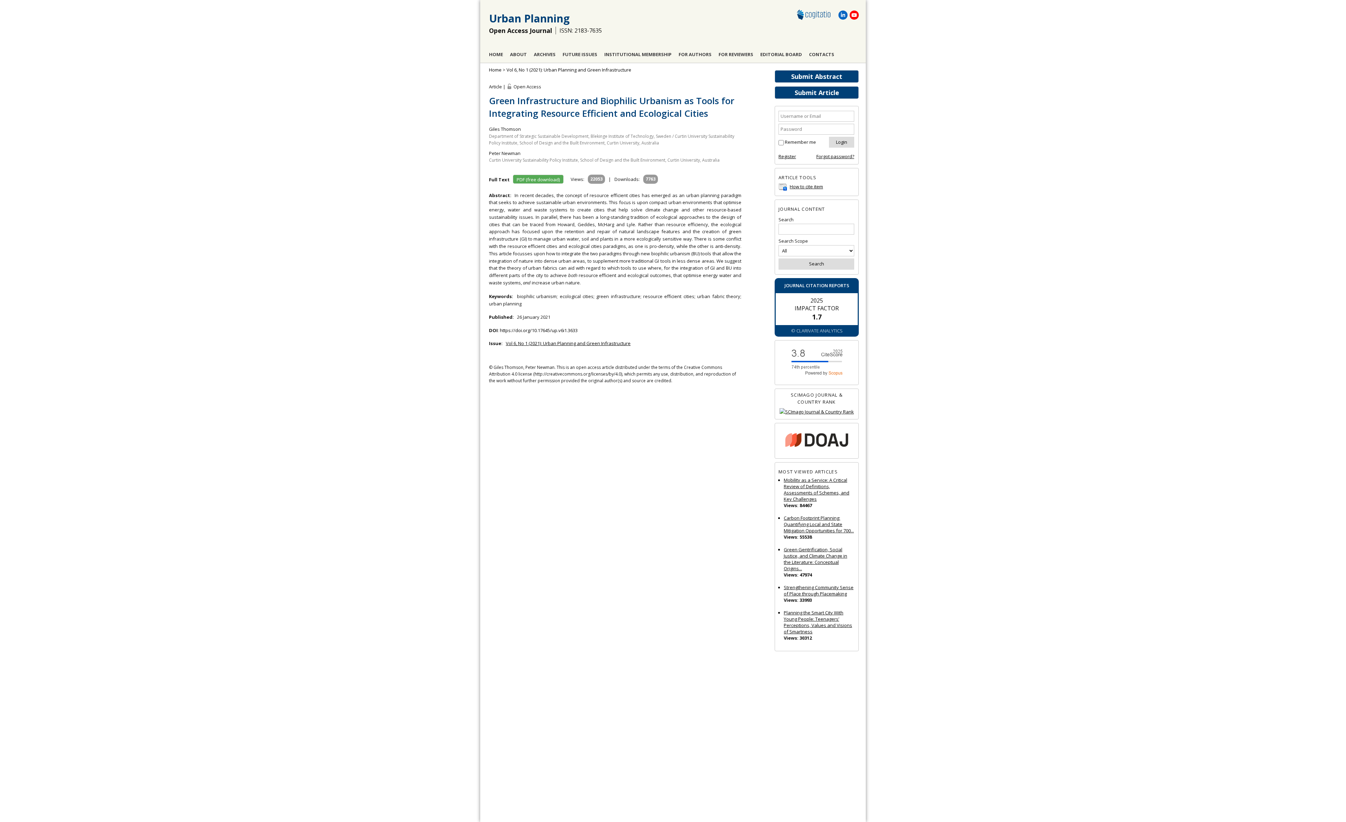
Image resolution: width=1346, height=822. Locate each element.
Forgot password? (835, 156)
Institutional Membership (638, 54)
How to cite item (806, 186)
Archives (545, 54)
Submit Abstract (816, 76)
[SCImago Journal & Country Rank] (817, 412)
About (518, 54)
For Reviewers (736, 54)
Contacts (821, 54)
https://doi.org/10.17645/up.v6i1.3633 (539, 330)
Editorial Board (781, 54)
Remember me (800, 142)
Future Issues (580, 54)
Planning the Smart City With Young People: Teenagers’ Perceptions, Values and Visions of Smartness (818, 622)
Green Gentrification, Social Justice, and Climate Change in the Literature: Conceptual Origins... (815, 559)
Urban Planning (529, 18)
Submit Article (817, 92)
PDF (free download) (538, 179)
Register (787, 156)
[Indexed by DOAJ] (817, 441)
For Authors (695, 54)
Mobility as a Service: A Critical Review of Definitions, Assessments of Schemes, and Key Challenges (816, 489)
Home (496, 54)
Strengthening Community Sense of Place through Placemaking (819, 590)
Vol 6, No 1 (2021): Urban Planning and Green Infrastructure (569, 70)
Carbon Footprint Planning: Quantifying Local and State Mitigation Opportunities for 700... (819, 524)
